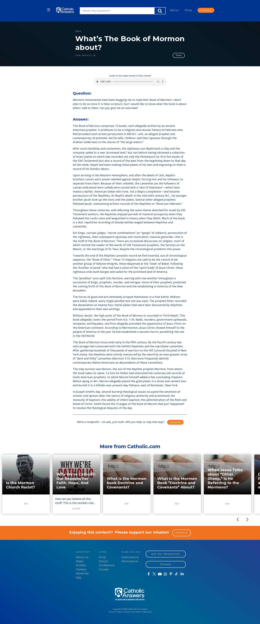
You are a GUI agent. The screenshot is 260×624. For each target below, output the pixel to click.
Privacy (118, 612)
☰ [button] (48, 10)
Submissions (130, 557)
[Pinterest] (171, 574)
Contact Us (128, 612)
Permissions (129, 561)
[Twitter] (154, 574)
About (174, 10)
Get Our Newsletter (165, 554)
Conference (107, 565)
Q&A (78, 31)
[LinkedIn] (182, 574)
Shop (188, 10)
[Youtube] (159, 574)
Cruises (104, 569)
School (103, 561)
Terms (111, 612)
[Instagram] (165, 574)
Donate (206, 10)
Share (179, 55)
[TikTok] (176, 574)
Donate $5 (175, 422)
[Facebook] (148, 574)
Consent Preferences (142, 612)
